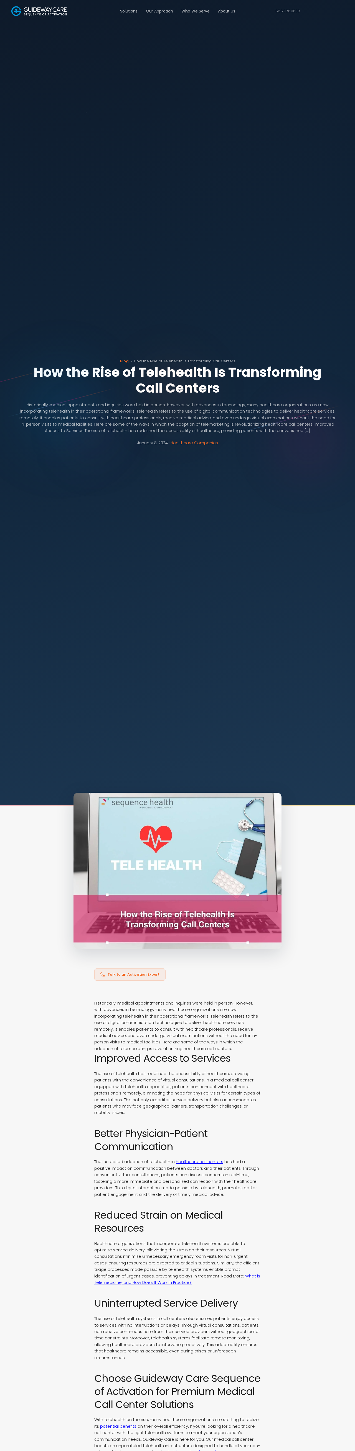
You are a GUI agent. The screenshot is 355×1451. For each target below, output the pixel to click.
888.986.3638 (287, 11)
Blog (124, 361)
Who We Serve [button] (195, 11)
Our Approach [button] (159, 11)
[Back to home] (39, 11)
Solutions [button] (129, 11)
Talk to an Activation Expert (133, 974)
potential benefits (118, 1426)
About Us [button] (226, 11)
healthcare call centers (199, 1161)
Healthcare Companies (194, 443)
